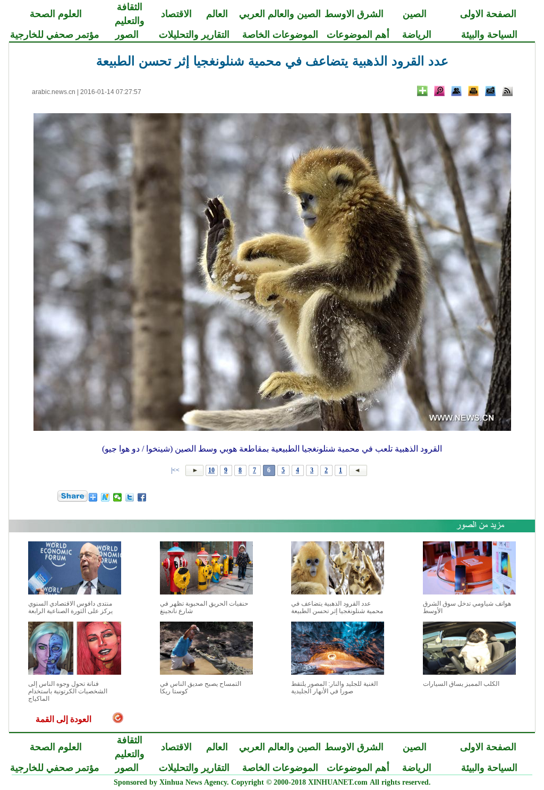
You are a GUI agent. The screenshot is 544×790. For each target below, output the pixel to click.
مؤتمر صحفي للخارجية (54, 34)
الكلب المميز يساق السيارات (461, 683)
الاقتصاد (176, 14)
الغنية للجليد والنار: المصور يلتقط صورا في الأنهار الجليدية (334, 687)
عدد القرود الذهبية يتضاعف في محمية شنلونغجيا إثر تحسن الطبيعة (337, 607)
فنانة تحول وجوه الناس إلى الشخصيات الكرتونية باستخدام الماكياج (67, 691)
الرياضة (416, 34)
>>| (176, 470)
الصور (127, 34)
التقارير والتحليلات (194, 34)
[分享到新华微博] (105, 497)
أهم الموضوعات (358, 34)
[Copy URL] (456, 91)
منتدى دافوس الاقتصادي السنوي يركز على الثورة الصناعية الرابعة (70, 607)
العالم (217, 14)
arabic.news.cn (53, 92)
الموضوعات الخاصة (280, 34)
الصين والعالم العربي (280, 14)
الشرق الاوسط (354, 14)
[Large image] (439, 91)
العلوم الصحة (56, 14)
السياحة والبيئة (489, 34)
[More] (422, 91)
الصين (415, 14)
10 (211, 470)
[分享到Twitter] (129, 497)
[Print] (473, 91)
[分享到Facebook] (142, 497)
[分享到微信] (117, 497)
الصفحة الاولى (488, 14)
